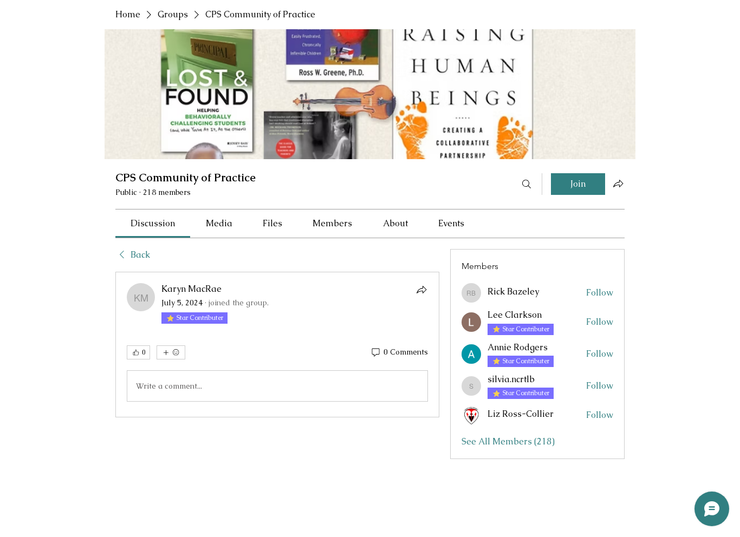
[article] (277, 344)
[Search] (526, 184)
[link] (153, 223)
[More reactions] (171, 352)
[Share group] (618, 183)
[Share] (421, 289)
